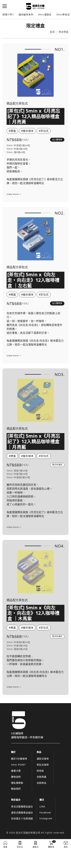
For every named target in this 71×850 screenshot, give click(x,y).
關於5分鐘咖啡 (19, 758)
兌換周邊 (41, 776)
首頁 (52, 32)
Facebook (45, 812)
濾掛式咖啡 (43, 758)
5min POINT (18, 764)
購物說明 (16, 776)
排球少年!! (8, 14)
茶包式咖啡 (43, 764)
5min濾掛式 (45, 14)
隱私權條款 (17, 782)
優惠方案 (16, 770)
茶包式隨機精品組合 (22, 806)
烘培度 (40, 770)
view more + (14, 194)
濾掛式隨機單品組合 (22, 812)
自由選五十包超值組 (22, 818)
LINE (42, 806)
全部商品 (41, 782)
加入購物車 (57, 139)
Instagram (45, 818)
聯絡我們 (16, 788)
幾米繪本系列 (26, 14)
